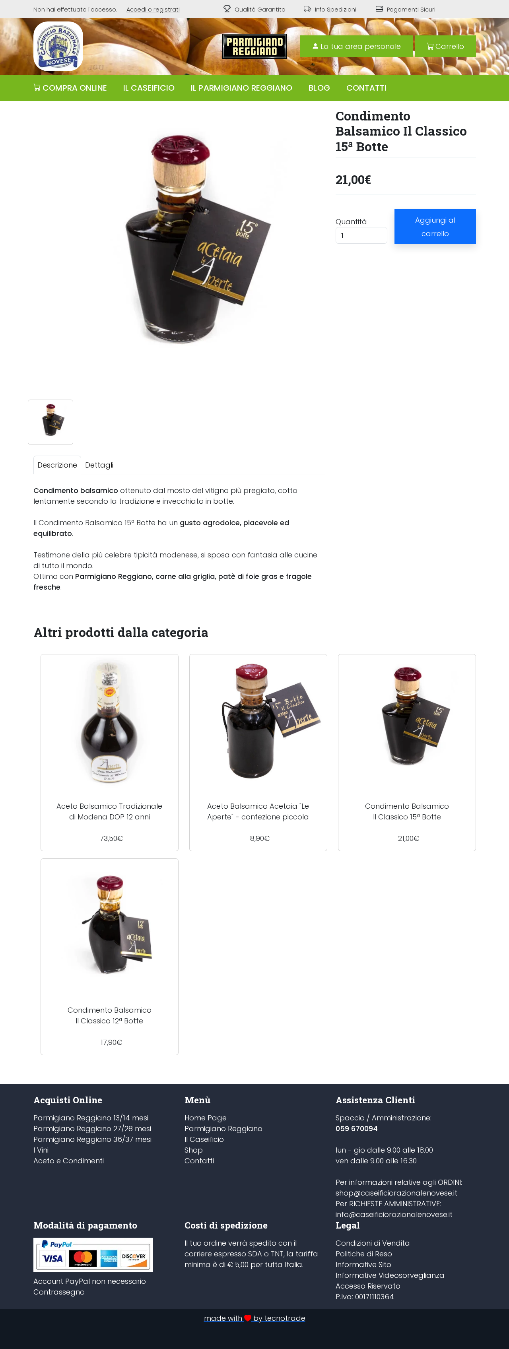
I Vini (41, 1150)
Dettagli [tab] (99, 465)
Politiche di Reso (364, 1254)
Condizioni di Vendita (373, 1243)
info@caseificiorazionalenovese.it (394, 1214)
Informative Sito (363, 1264)
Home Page (206, 1118)
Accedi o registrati (153, 10)
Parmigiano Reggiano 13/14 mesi (90, 1118)
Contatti (199, 1161)
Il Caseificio (204, 1139)
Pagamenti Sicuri (411, 10)
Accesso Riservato (368, 1286)
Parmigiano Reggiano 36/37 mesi (92, 1139)
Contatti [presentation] (366, 87)
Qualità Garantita (260, 10)
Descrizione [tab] (57, 465)
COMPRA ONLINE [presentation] (75, 87)
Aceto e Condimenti (68, 1161)
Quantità (351, 222)
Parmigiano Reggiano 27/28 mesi (92, 1129)
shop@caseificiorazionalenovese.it (396, 1193)
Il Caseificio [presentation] (149, 87)
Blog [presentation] (319, 87)
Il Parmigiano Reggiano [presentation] (241, 87)
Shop (194, 1150)
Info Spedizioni (335, 10)
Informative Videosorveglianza (390, 1275)
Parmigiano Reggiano (223, 1129)
